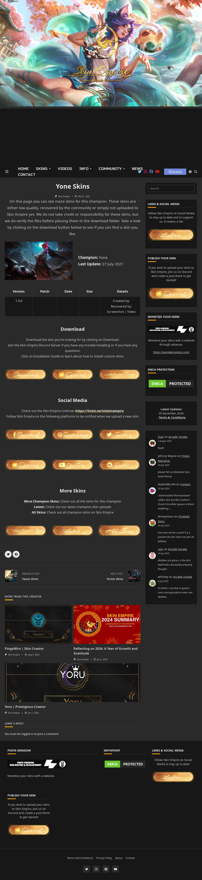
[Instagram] (145, 172)
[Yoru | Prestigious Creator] (72, 682)
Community (110, 169)
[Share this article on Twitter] (8, 554)
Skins (42, 169)
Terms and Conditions (80, 858)
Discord (175, 171)
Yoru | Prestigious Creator (25, 707)
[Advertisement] (101, 136)
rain (160, 549)
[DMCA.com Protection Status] (171, 383)
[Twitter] (140, 172)
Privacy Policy (104, 858)
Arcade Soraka (177, 437)
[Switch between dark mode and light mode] (190, 172)
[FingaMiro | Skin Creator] (38, 624)
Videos (65, 169)
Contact (27, 174)
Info (84, 169)
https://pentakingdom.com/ (171, 352)
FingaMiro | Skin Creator (24, 648)
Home (23, 169)
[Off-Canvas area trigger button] (7, 172)
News (137, 169)
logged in (27, 734)
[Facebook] (151, 172)
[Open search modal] (195, 172)
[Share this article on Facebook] (16, 554)
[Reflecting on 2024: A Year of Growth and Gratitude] (107, 624)
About (119, 858)
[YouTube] (157, 172)
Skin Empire (64, 196)
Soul (161, 437)
